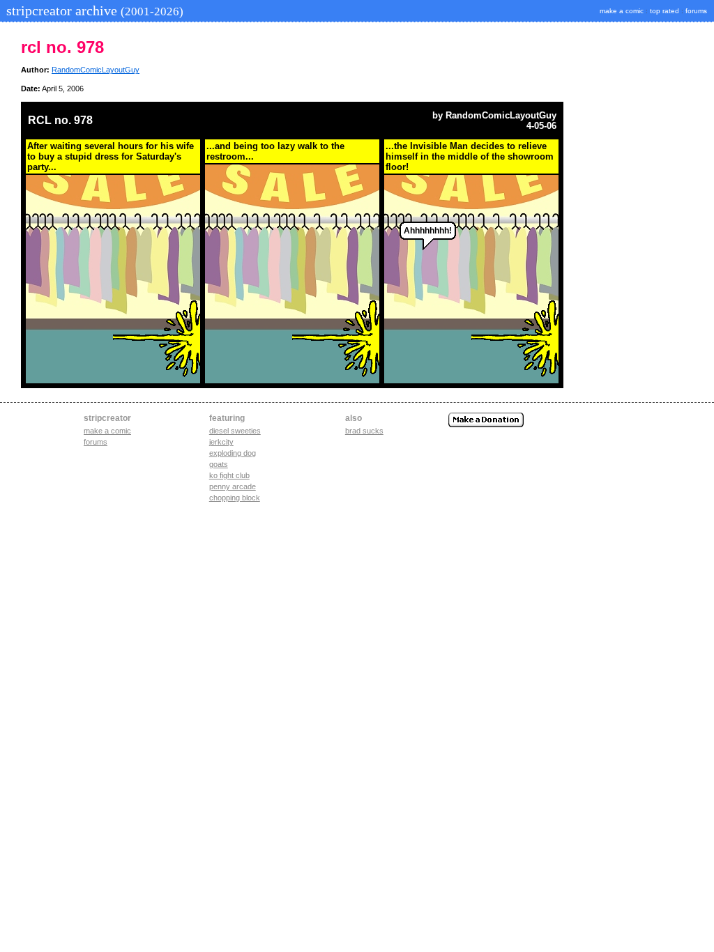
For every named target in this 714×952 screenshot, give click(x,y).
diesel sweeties (235, 431)
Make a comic (107, 431)
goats (218, 464)
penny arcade (232, 486)
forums (696, 11)
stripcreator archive (93, 10)
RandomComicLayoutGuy (95, 70)
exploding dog (232, 453)
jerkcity (221, 442)
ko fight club (229, 475)
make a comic (622, 11)
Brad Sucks (364, 431)
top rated (664, 11)
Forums (95, 442)
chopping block (234, 497)
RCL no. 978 (60, 120)
